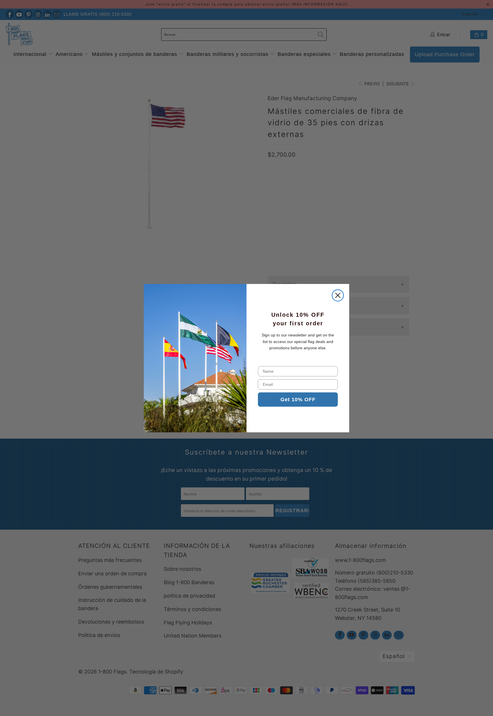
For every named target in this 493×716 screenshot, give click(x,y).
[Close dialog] (338, 295)
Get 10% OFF (298, 399)
